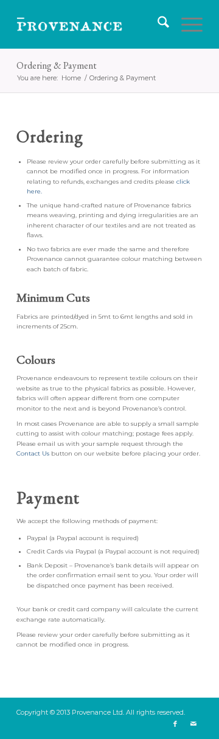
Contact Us (32, 453)
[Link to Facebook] (175, 724)
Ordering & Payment (56, 65)
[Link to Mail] (193, 724)
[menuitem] (157, 24)
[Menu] (186, 24)
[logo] (90, 24)
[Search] (157, 24)
